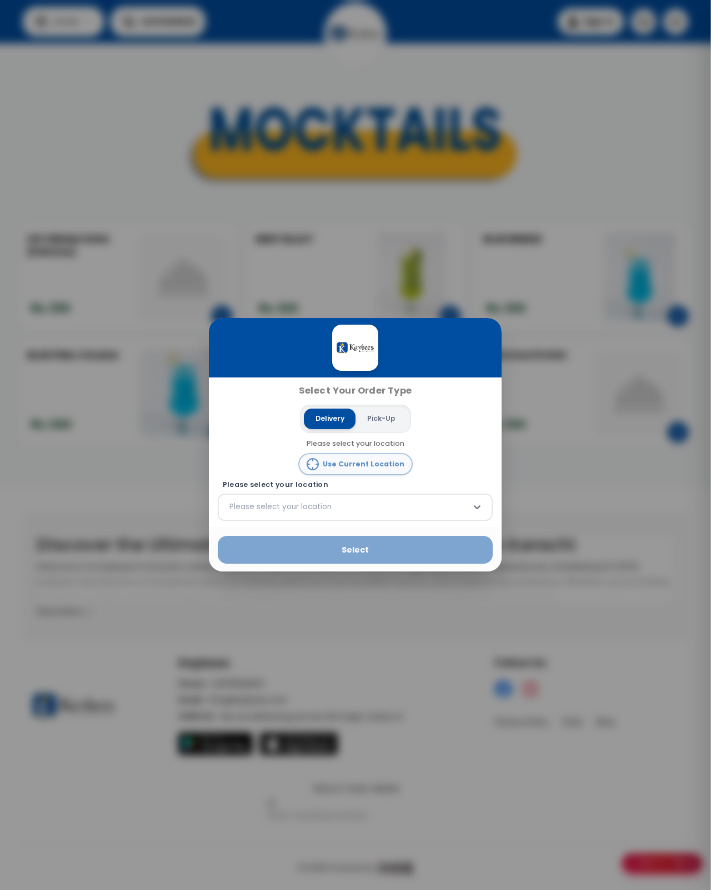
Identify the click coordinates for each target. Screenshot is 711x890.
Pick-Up (381, 418)
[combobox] (230, 507)
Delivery (330, 418)
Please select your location (275, 484)
